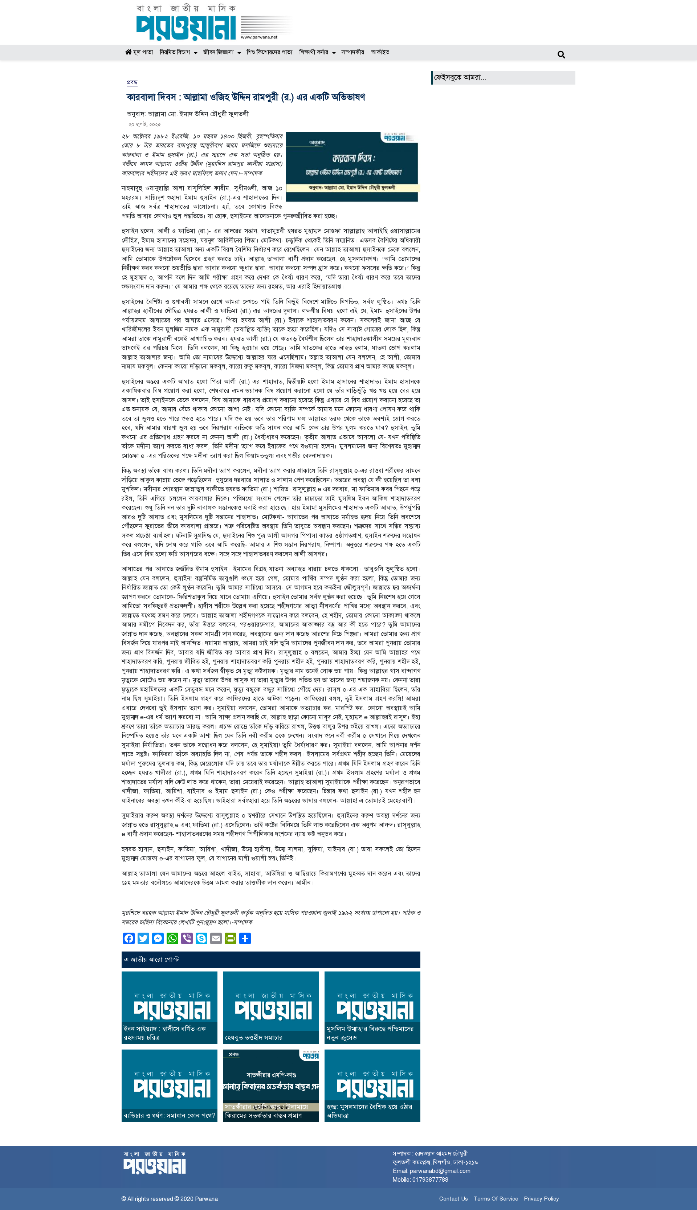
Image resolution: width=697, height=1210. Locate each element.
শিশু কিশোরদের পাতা (269, 52)
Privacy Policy (541, 1198)
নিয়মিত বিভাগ (175, 52)
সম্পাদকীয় (353, 52)
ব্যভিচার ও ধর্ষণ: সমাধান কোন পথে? (169, 1116)
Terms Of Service (495, 1198)
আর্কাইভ (380, 52)
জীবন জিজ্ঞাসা (218, 52)
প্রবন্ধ (132, 82)
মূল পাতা (142, 52)
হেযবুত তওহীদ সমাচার (254, 1038)
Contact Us (453, 1198)
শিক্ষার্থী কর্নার (313, 52)
